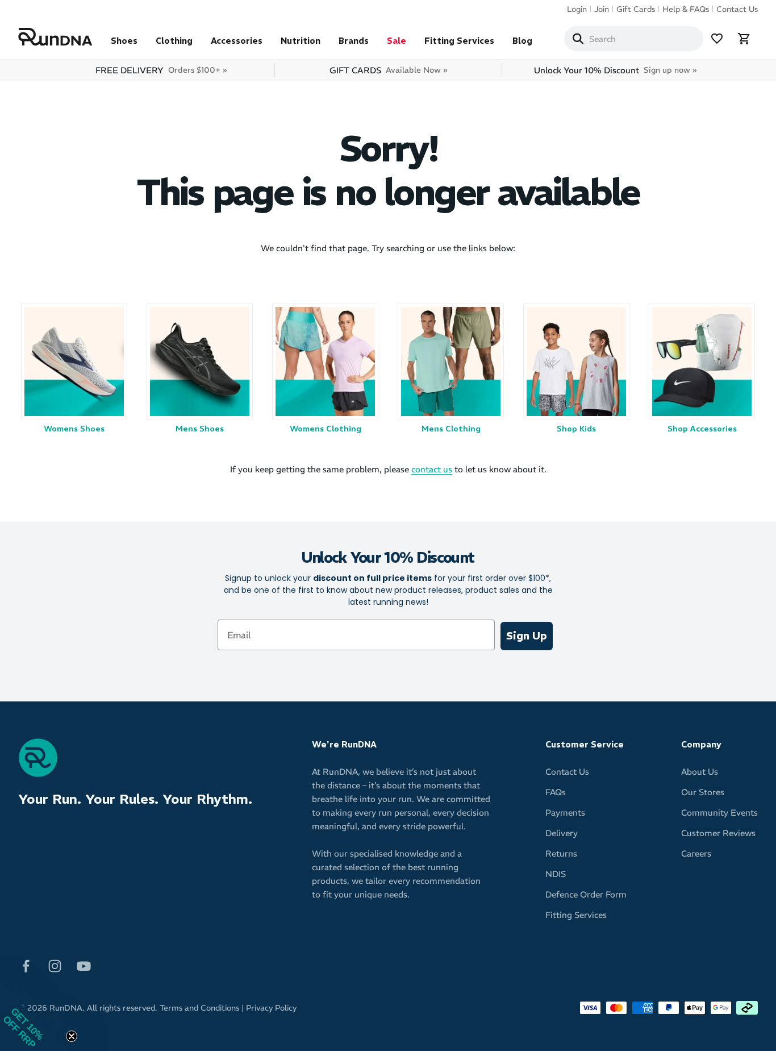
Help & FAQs (685, 9)
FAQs (555, 792)
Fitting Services (459, 40)
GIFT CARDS (388, 70)
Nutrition (300, 40)
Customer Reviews (718, 833)
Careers (696, 853)
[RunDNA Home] (55, 37)
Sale (396, 40)
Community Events (719, 812)
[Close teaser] (71, 1036)
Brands (354, 40)
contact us (431, 469)
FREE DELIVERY (161, 70)
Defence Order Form (586, 894)
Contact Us (737, 9)
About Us (699, 771)
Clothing (174, 40)
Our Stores (702, 792)
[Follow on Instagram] (54, 965)
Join (601, 9)
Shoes (124, 40)
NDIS (555, 874)
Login (577, 9)
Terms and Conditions (199, 1008)
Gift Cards (635, 9)
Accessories (236, 40)
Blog (522, 40)
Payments (565, 812)
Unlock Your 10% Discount (615, 70)
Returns (561, 853)
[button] (34, 1017)
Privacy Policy (271, 1008)
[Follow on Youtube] (83, 965)
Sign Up (526, 635)
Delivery (561, 833)
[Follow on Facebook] (26, 965)
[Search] (578, 38)
